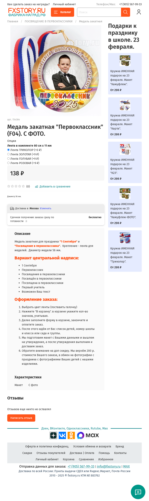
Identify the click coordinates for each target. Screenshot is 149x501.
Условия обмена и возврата (92, 446)
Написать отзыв (21, 418)
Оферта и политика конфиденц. (47, 446)
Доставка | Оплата (82, 453)
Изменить (45, 208)
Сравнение (86, 459)
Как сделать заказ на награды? (28, 4)
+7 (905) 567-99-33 (130, 4)
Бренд (120, 446)
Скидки (27, 453)
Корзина (68, 459)
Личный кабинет (64, 4)
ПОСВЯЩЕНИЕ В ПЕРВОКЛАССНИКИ (49, 21)
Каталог (65, 12)
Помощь (104, 453)
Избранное (105, 459)
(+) (25, 150)
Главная (12, 21)
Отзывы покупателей (51, 453)
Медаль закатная (90, 21)
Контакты (120, 453)
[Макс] (87, 435)
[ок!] (71, 435)
